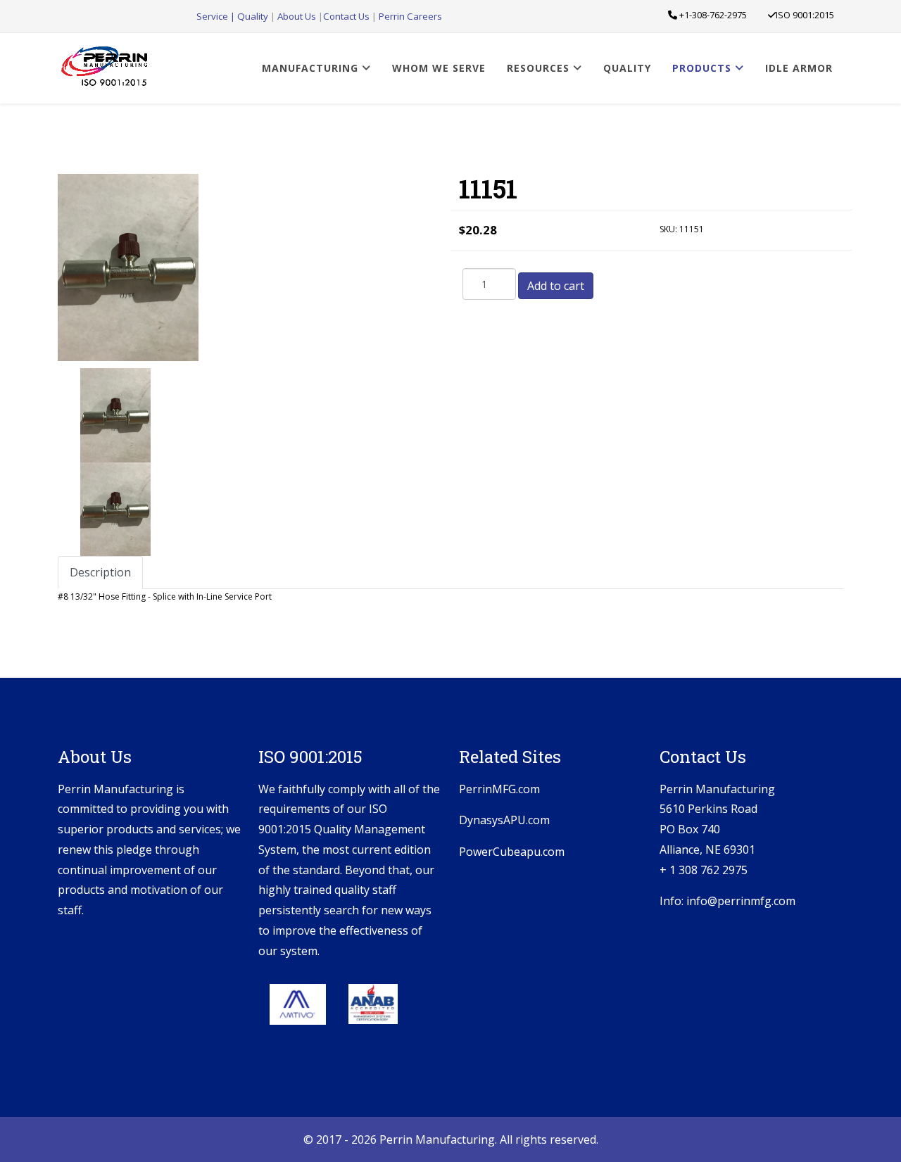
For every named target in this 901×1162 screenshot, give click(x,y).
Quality (252, 16)
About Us (297, 16)
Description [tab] (100, 572)
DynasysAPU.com (504, 820)
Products (701, 68)
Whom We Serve (439, 68)
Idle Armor (799, 68)
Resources (538, 68)
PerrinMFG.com (499, 789)
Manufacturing (310, 68)
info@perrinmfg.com (740, 901)
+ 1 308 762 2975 (704, 870)
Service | (216, 16)
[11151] (115, 415)
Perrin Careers (410, 16)
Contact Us (347, 16)
